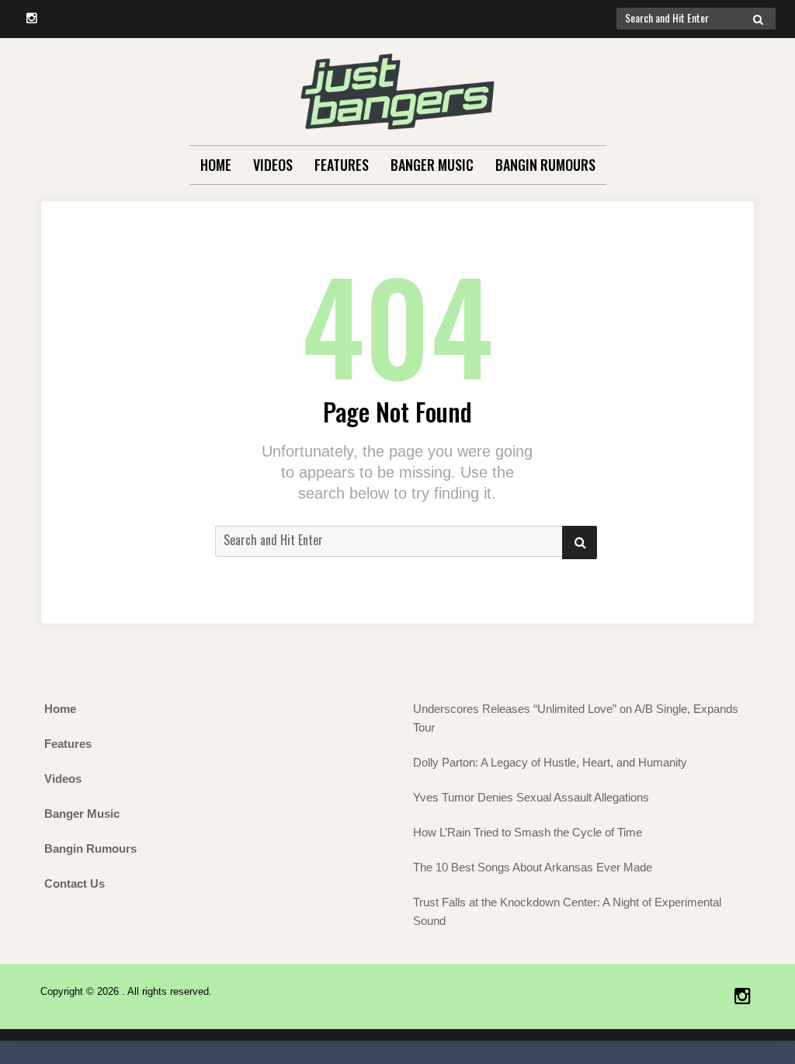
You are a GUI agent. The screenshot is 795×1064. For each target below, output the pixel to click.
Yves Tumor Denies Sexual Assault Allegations (531, 797)
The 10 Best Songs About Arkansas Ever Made (532, 867)
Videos (273, 165)
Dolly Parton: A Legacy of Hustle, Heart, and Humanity (550, 762)
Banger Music (432, 165)
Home (215, 165)
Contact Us (74, 883)
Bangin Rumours (545, 165)
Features (341, 165)
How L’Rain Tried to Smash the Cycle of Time (527, 832)
